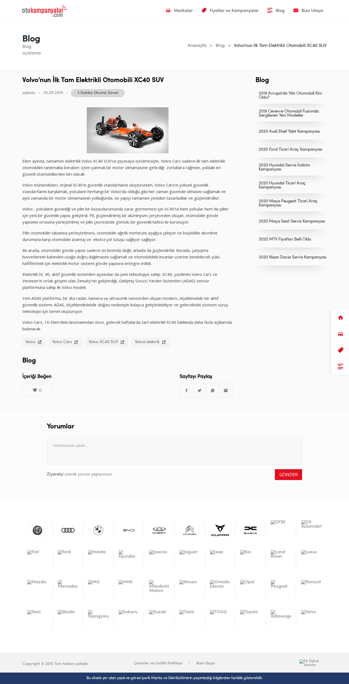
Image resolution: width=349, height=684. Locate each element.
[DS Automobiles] (311, 530)
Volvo (30, 342)
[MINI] (129, 590)
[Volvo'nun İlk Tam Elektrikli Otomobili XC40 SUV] (186, 390)
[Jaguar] (189, 560)
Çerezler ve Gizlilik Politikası (158, 663)
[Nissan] (189, 590)
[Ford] (68, 560)
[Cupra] (220, 530)
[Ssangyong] (98, 620)
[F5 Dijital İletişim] (286, 662)
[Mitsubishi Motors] (159, 590)
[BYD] (129, 530)
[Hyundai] (129, 560)
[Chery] (159, 530)
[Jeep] (220, 560)
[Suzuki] (159, 620)
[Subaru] (129, 620)
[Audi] (68, 530)
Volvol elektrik (147, 342)
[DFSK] (281, 530)
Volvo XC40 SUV (103, 342)
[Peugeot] (281, 590)
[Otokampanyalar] (44, 11)
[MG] (98, 590)
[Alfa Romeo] (37, 530)
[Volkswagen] (281, 620)
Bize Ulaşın (205, 663)
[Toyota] (250, 620)
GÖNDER (288, 475)
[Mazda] (37, 590)
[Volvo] (311, 620)
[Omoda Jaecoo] (220, 590)
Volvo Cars (62, 342)
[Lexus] (311, 560)
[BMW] (98, 530)
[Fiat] (37, 560)
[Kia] (250, 560)
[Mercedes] (68, 590)
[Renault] (311, 590)
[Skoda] (68, 620)
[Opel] (250, 590)
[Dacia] (250, 530)
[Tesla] (189, 620)
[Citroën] (189, 530)
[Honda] (98, 560)
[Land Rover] (281, 560)
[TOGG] (220, 620)
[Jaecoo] (159, 560)
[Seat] (37, 620)
